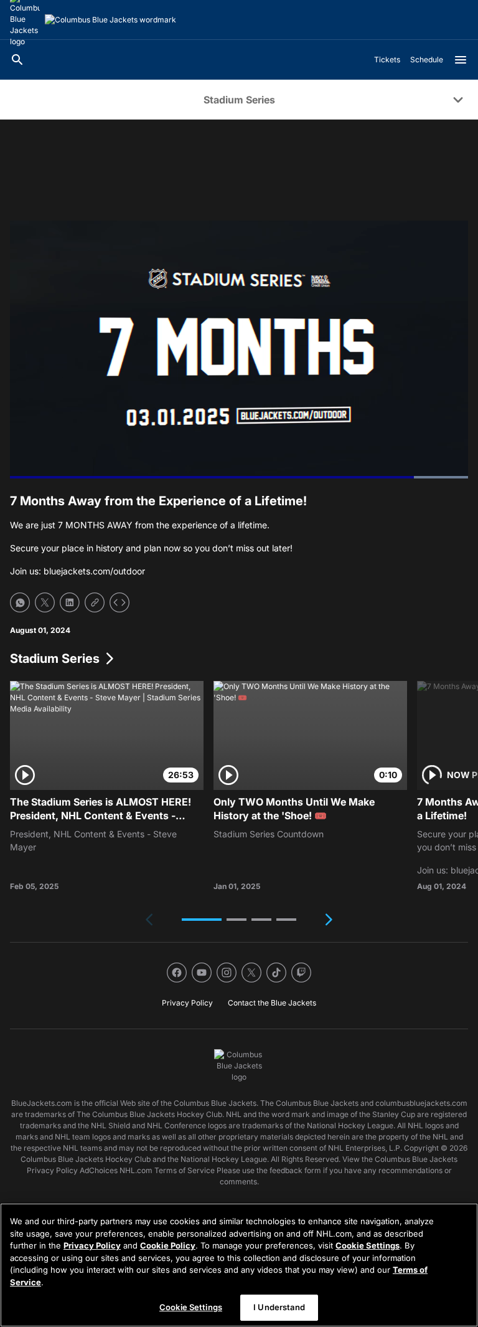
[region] (239, 1265)
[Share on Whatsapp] (20, 602)
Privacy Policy (92, 1245)
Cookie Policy (167, 1245)
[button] (202, 919)
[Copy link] (95, 602)
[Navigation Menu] (460, 59)
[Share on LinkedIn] (70, 602)
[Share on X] (45, 602)
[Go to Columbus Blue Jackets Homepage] (110, 20)
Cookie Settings (367, 1245)
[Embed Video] (119, 602)
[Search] (17, 59)
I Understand (279, 1307)
